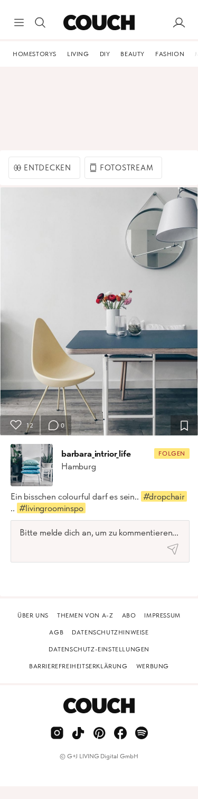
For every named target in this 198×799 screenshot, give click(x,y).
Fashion (169, 54)
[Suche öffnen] (40, 22)
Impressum (162, 615)
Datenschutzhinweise (110, 632)
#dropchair (164, 496)
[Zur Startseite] (99, 23)
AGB (56, 632)
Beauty (132, 54)
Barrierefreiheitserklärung (78, 666)
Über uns (33, 615)
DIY (105, 54)
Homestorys (34, 54)
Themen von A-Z (85, 615)
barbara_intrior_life (96, 453)
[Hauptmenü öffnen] (19, 22)
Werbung (152, 666)
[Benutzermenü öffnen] (179, 22)
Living (78, 54)
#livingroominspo (51, 508)
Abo (129, 615)
